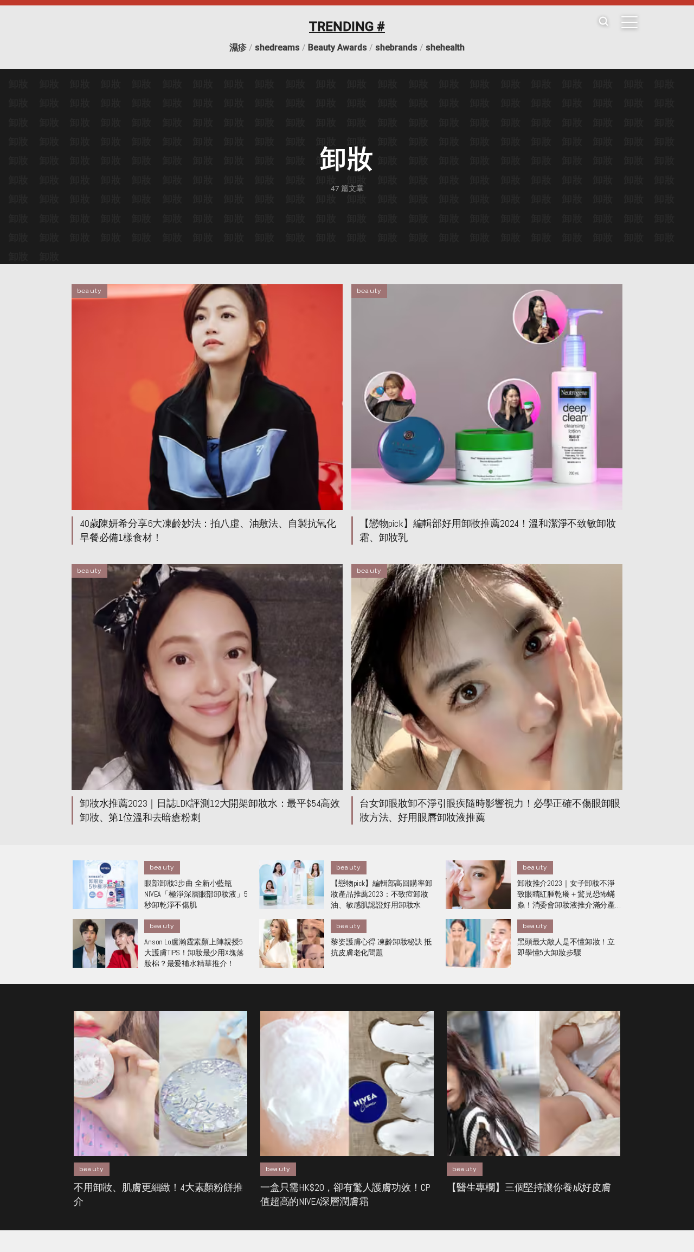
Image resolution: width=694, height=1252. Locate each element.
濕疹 (238, 47)
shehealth (445, 47)
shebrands (396, 47)
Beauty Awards (337, 47)
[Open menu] (629, 22)
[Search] (603, 22)
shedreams (277, 47)
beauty (89, 291)
